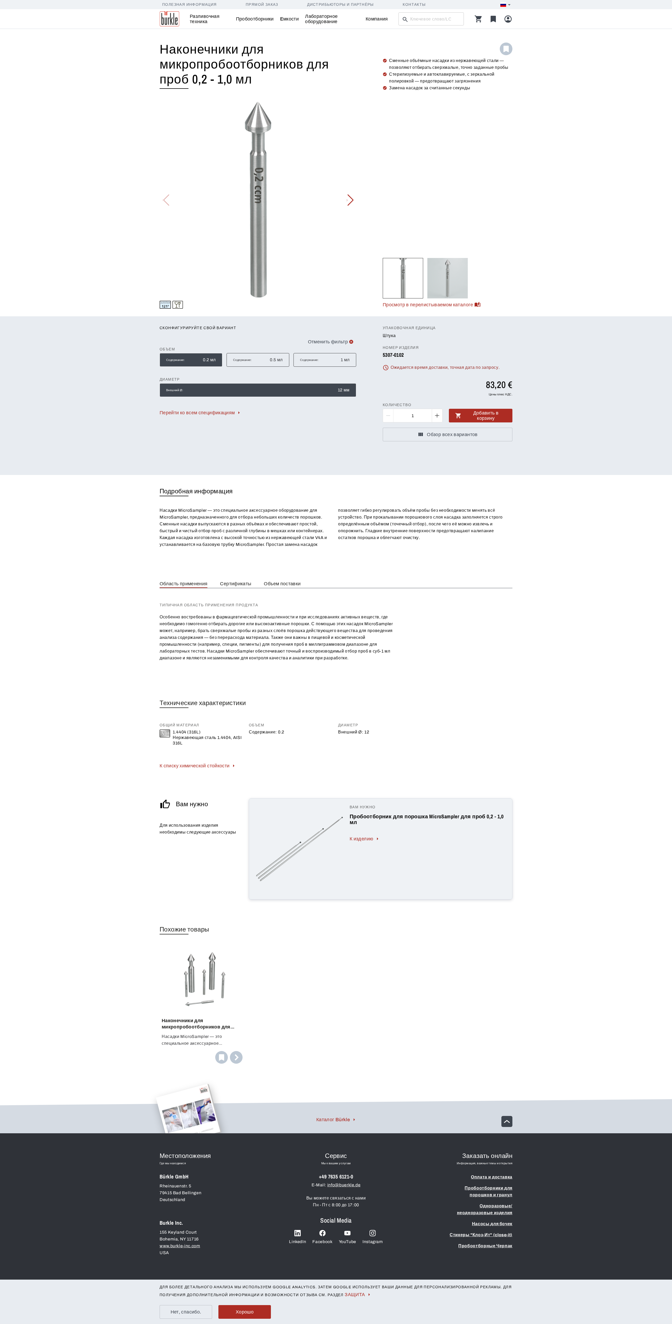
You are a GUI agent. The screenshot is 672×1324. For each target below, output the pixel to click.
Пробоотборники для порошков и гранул (488, 1191)
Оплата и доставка (491, 1177)
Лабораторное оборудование (321, 19)
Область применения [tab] (183, 583)
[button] (350, 200)
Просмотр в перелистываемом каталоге (428, 304)
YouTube (347, 1241)
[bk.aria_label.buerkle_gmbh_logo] (169, 19)
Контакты (414, 5)
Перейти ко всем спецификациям (197, 412)
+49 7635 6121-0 (336, 1176)
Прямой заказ (262, 5)
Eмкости (289, 19)
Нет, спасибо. (186, 1312)
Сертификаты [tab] (235, 583)
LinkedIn (297, 1241)
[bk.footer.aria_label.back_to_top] (506, 1121)
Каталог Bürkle (333, 1119)
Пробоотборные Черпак (485, 1246)
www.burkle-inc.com (180, 1246)
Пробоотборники (255, 19)
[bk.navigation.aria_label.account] (508, 19)
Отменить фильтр (328, 341)
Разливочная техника (204, 19)
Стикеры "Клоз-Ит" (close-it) (481, 1235)
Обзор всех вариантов (452, 434)
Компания (377, 19)
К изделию (361, 838)
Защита (355, 1294)
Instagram (373, 1241)
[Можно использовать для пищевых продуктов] (177, 305)
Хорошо (245, 1312)
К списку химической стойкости (194, 765)
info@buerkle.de (344, 1185)
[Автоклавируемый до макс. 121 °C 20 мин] (165, 305)
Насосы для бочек (492, 1224)
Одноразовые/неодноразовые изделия (484, 1209)
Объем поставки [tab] (282, 583)
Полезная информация (189, 5)
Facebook (322, 1241)
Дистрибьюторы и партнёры (340, 5)
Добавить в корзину (486, 415)
